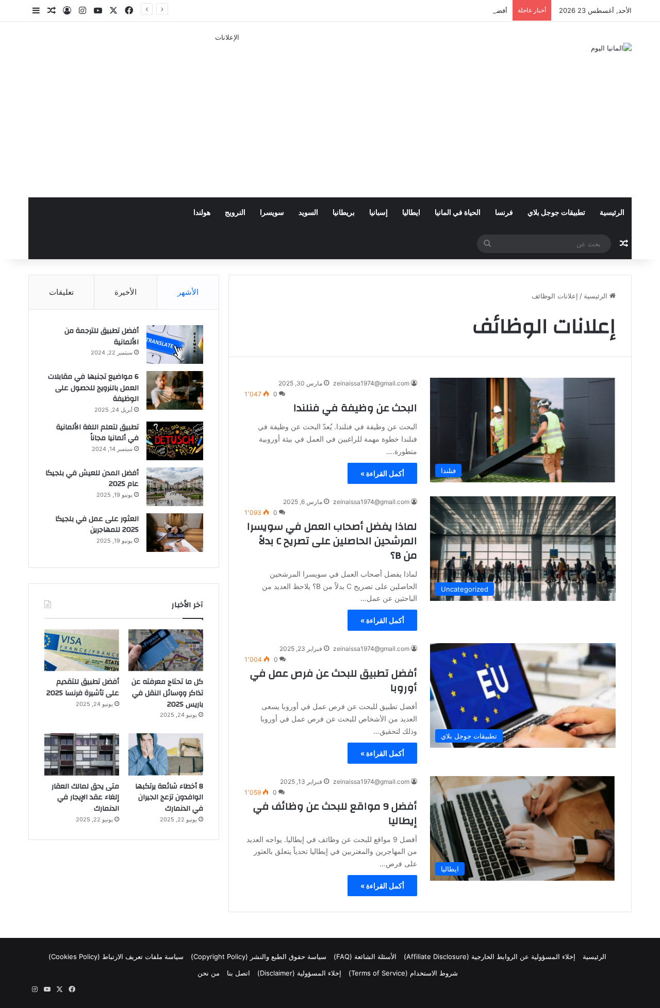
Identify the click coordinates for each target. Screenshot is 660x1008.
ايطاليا (411, 212)
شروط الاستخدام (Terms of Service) (403, 973)
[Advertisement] (226, 115)
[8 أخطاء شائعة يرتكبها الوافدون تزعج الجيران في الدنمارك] (165, 754)
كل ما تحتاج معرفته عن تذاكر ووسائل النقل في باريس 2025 (167, 693)
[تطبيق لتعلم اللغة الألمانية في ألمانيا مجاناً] (174, 441)
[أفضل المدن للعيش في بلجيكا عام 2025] (174, 486)
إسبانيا (378, 212)
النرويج (235, 212)
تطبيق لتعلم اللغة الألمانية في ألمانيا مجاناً (97, 433)
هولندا (201, 212)
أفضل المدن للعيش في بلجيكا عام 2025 (92, 478)
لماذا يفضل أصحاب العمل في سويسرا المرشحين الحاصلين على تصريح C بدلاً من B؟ (332, 541)
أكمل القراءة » (382, 473)
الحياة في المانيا (458, 212)
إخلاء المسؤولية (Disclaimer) (299, 973)
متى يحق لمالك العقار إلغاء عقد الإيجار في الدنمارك (85, 797)
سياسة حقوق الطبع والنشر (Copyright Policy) (258, 956)
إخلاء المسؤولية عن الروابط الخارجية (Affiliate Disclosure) (489, 956)
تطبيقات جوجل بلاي (556, 212)
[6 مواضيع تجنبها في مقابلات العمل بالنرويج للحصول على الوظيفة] (174, 390)
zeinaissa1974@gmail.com (371, 383)
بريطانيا (344, 212)
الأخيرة (125, 292)
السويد (308, 212)
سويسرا (272, 212)
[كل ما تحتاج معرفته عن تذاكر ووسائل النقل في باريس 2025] (165, 650)
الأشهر (188, 292)
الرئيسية (612, 212)
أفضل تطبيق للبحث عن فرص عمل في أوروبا (333, 680)
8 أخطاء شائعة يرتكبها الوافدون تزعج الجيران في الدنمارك (169, 797)
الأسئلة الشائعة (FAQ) (365, 956)
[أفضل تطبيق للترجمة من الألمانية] (174, 344)
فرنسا (504, 212)
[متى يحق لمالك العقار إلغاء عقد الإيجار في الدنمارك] (81, 754)
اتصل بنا (238, 973)
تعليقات (61, 292)
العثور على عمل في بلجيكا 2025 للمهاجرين (97, 524)
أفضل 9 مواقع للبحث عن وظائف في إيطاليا (335, 813)
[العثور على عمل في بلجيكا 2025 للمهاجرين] (174, 532)
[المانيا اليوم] (611, 48)
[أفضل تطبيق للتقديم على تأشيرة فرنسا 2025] (81, 650)
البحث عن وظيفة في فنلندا (355, 407)
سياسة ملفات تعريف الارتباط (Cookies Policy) (116, 956)
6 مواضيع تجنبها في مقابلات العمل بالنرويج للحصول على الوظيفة (93, 388)
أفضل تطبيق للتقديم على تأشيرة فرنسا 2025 (442, 10)
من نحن (208, 973)
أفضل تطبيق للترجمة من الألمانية (101, 336)
